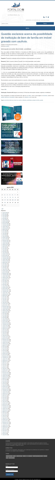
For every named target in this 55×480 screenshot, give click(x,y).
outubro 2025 (5, 226)
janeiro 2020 (4, 321)
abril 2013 (4, 433)
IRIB (5, 89)
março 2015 (4, 401)
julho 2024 (4, 247)
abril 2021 (4, 301)
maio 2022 (4, 283)
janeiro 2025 (4, 238)
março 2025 (4, 236)
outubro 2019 (5, 325)
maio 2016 (4, 382)
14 (15, 197)
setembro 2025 (5, 227)
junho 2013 (4, 430)
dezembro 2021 (5, 289)
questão (41, 100)
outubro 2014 (5, 408)
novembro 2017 (5, 357)
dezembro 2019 (5, 323)
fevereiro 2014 (5, 419)
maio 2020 (4, 316)
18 (7, 200)
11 (7, 197)
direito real (11, 100)
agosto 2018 (4, 345)
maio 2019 (4, 332)
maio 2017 (4, 365)
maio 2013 (4, 432)
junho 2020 (4, 314)
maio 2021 (4, 299)
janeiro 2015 (4, 404)
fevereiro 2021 (5, 303)
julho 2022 (4, 280)
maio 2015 (4, 398)
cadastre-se (27, 97)
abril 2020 (4, 317)
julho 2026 (4, 214)
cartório (14, 456)
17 (5, 200)
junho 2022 (4, 281)
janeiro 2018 (4, 354)
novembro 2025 (5, 225)
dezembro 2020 (5, 306)
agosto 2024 (4, 245)
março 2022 (4, 285)
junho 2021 (4, 298)
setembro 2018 (5, 343)
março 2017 (4, 368)
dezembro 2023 (5, 256)
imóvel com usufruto (18, 100)
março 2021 (4, 302)
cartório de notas (19, 456)
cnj (27, 456)
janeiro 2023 (4, 272)
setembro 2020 (5, 310)
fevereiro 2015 (5, 403)
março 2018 (4, 352)
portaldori (7, 46)
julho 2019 (4, 329)
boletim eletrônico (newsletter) (8, 97)
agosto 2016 (4, 378)
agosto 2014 (4, 411)
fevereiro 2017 (5, 369)
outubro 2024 (5, 243)
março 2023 (4, 269)
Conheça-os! (21, 450)
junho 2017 (4, 364)
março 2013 (4, 434)
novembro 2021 (5, 291)
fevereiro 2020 (5, 320)
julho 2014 (4, 412)
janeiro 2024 (4, 255)
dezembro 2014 (5, 405)
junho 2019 (4, 331)
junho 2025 (4, 232)
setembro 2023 (5, 261)
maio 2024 (4, 250)
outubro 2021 (5, 292)
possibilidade (29, 100)
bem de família (6, 100)
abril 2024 (4, 251)
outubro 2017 (5, 358)
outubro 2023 (5, 259)
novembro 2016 (5, 374)
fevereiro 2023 (5, 270)
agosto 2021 (4, 295)
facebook (45, 95)
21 (15, 200)
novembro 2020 (5, 307)
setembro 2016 (5, 376)
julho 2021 (4, 296)
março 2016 (4, 385)
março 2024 (4, 252)
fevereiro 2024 (5, 254)
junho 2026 (4, 215)
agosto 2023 (4, 262)
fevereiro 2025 (5, 237)
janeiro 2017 (4, 371)
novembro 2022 (5, 274)
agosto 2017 (4, 361)
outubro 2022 (5, 276)
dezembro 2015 (5, 389)
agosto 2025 (4, 229)
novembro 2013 (5, 423)
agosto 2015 (4, 394)
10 (5, 197)
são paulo (45, 456)
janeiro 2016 (4, 387)
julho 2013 (4, 429)
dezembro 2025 (5, 223)
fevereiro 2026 (5, 221)
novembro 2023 (5, 258)
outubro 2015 (5, 391)
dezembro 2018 (5, 339)
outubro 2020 (5, 309)
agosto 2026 (4, 212)
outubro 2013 (5, 425)
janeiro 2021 (4, 305)
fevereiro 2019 (5, 336)
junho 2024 (4, 248)
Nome (7, 465)
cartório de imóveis (9, 456)
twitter (29, 95)
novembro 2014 (5, 407)
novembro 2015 (5, 390)
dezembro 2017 (5, 356)
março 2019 (4, 335)
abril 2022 (4, 284)
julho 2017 (4, 363)
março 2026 (4, 219)
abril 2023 (4, 267)
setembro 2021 (5, 294)
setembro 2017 (5, 360)
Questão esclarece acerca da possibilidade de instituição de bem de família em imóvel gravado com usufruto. (26, 37)
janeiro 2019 (4, 338)
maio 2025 (4, 233)
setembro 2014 (5, 409)
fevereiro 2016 (5, 386)
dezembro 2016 (5, 372)
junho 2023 (4, 265)
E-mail (10, 469)
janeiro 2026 (4, 222)
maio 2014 (4, 415)
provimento (30, 456)
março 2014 (4, 418)
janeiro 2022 (4, 288)
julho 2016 (4, 379)
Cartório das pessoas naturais (38, 456)
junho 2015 (4, 397)
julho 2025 (4, 230)
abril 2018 (4, 350)
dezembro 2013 (5, 422)
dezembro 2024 (5, 240)
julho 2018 (4, 346)
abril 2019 (4, 334)
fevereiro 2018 (5, 353)
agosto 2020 (4, 312)
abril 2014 (4, 416)
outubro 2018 (5, 342)
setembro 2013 (5, 426)
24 (5, 202)
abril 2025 (4, 234)
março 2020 (4, 318)
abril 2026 (4, 218)
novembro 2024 (5, 241)
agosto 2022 (4, 278)
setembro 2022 (5, 277)
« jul (2, 209)
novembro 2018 (5, 340)
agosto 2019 (4, 328)
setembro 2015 (5, 393)
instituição (24, 100)
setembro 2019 (5, 327)
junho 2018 (4, 347)
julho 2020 (4, 313)
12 (10, 197)
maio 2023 (4, 266)
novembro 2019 (5, 324)
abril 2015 (4, 400)
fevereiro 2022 (5, 287)
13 (12, 197)
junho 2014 (4, 414)
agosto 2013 (4, 427)
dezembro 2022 (5, 273)
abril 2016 (4, 383)
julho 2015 (4, 396)
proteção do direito (35, 100)
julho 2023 (4, 263)
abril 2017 (4, 367)
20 (12, 200)
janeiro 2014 (4, 420)
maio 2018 (4, 349)
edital (7, 457)
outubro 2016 (5, 375)
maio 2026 (4, 216)
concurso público (11, 457)
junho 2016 (4, 380)
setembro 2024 (5, 244)
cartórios (24, 456)
